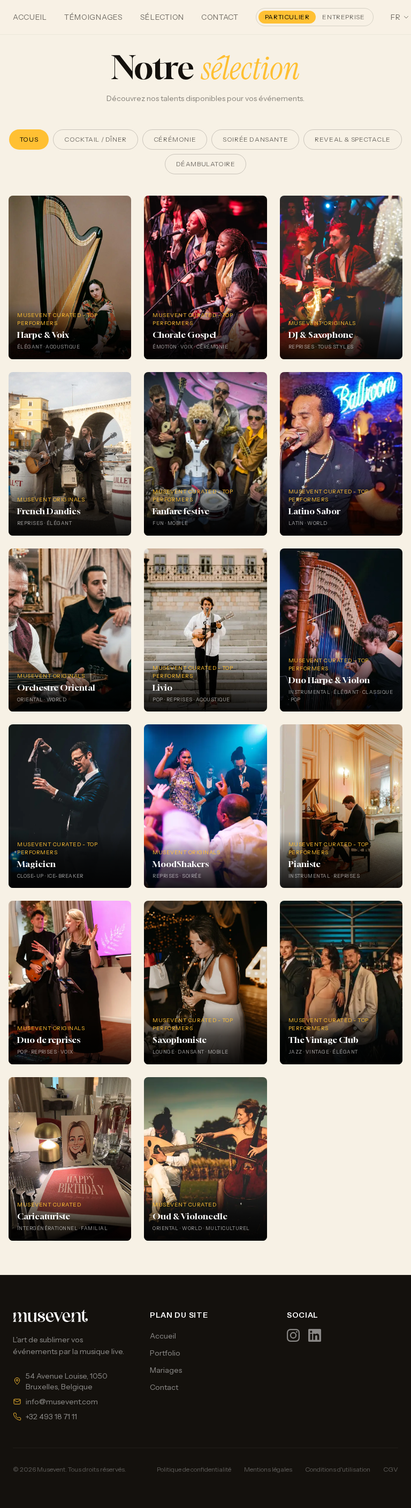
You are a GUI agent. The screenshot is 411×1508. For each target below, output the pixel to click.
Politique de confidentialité (194, 1469)
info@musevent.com (62, 1401)
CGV (390, 1469)
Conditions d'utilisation (337, 1469)
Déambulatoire (205, 164)
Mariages (166, 1370)
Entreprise (343, 17)
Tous (29, 139)
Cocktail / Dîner (95, 139)
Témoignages (93, 17)
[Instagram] (293, 1335)
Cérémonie (175, 139)
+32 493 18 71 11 (51, 1416)
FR (395, 17)
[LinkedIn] (314, 1335)
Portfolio (165, 1353)
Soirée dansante (255, 139)
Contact (220, 17)
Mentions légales (268, 1469)
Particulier (287, 17)
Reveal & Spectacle (353, 139)
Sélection (162, 17)
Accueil (30, 17)
